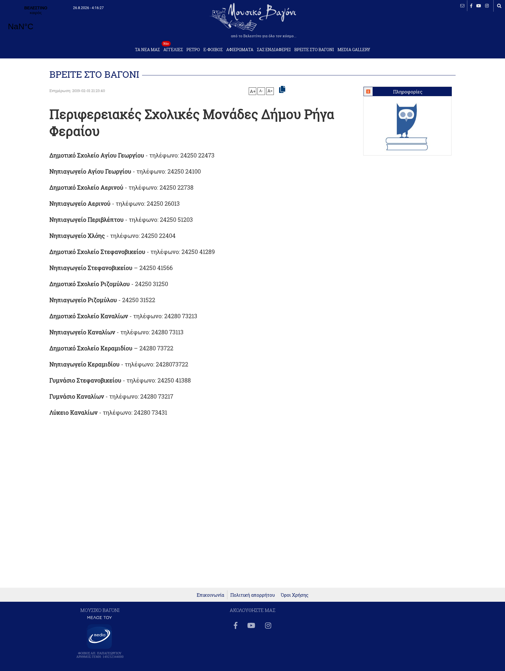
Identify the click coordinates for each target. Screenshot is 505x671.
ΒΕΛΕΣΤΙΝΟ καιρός (36, 22)
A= (270, 91)
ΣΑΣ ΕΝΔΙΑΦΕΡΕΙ (274, 49)
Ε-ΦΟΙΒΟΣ (213, 49)
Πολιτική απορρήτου (252, 595)
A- (261, 90)
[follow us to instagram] (487, 5)
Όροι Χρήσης (295, 595)
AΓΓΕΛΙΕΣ (173, 48)
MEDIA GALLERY (354, 49)
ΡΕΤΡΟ (193, 49)
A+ (252, 91)
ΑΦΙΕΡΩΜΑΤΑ (239, 49)
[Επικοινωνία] (462, 5)
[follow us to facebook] (471, 5)
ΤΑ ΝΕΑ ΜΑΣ (147, 49)
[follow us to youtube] (478, 5)
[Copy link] (282, 89)
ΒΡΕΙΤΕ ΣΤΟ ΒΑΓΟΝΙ (314, 49)
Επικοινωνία (210, 595)
